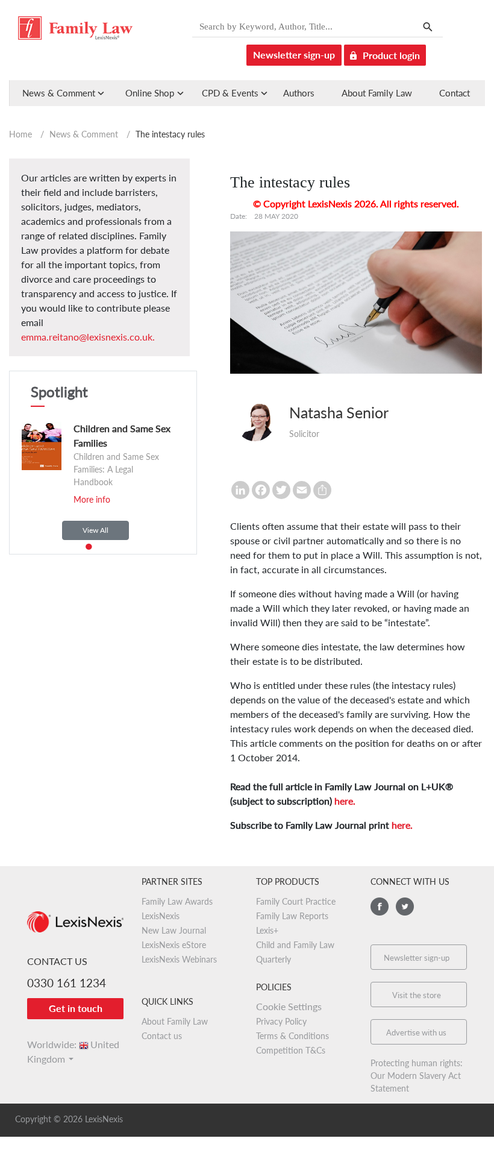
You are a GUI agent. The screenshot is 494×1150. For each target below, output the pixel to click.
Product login (391, 55)
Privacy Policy (281, 1021)
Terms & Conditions (292, 1036)
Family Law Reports (292, 916)
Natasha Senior (339, 412)
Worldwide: (73, 1044)
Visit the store (416, 995)
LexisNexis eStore (174, 945)
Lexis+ (267, 930)
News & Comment (83, 134)
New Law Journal (174, 930)
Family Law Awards (177, 901)
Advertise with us (416, 1032)
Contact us (162, 1036)
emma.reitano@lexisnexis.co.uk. (88, 336)
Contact (454, 92)
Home (20, 134)
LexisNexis (161, 916)
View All (95, 530)
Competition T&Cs (290, 1050)
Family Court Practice (296, 901)
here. (344, 800)
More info (91, 499)
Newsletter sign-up (294, 54)
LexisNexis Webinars (179, 959)
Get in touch (75, 1008)
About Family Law (377, 92)
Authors (298, 92)
